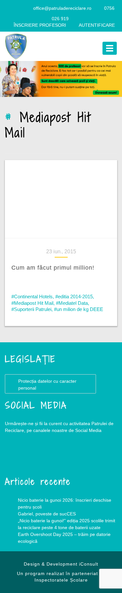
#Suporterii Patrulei (31, 309)
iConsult (88, 564)
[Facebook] (13, 8)
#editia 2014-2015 (74, 296)
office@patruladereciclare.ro (62, 8)
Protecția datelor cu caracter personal (47, 384)
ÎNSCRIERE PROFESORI (40, 25)
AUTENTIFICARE (97, 25)
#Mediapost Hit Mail (32, 303)
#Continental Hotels (32, 296)
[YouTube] (25, 8)
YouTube (44, 456)
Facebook (18, 456)
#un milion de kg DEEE (78, 309)
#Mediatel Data (72, 303)
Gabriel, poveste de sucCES (47, 513)
